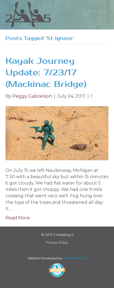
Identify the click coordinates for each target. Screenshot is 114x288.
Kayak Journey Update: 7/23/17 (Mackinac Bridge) (46, 72)
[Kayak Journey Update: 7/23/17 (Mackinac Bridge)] (57, 132)
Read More (18, 217)
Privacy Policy (57, 242)
